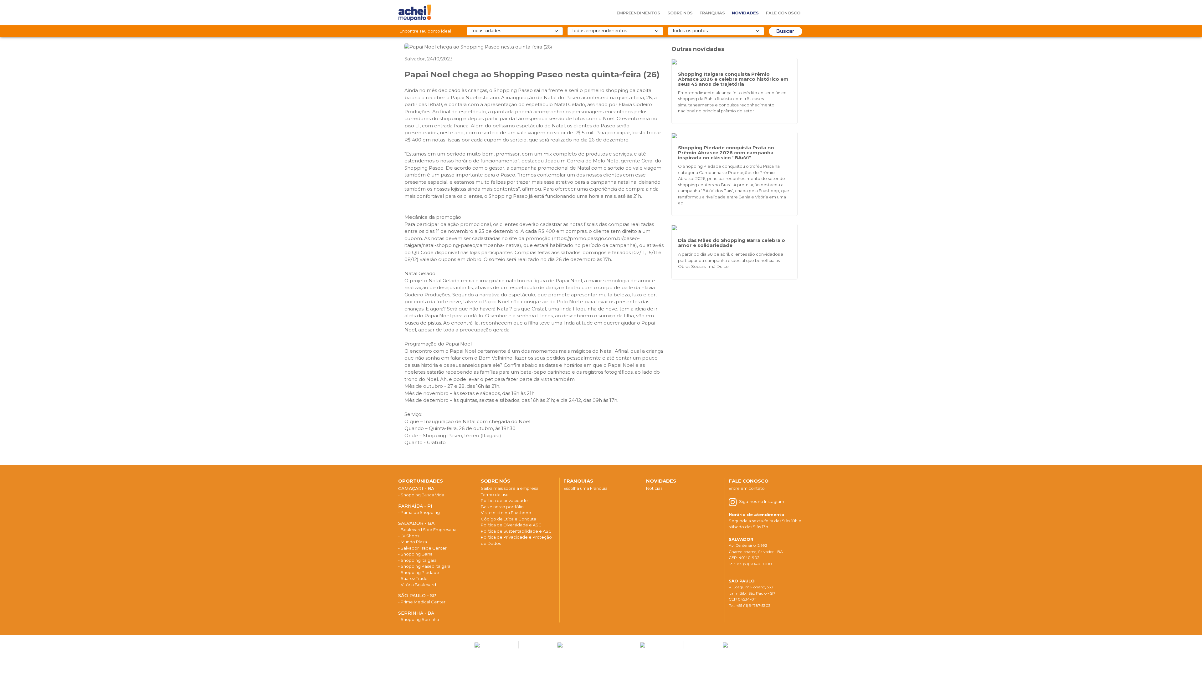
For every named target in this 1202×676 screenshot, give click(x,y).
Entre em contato (747, 488)
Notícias (654, 488)
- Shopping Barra (415, 553)
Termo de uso (495, 494)
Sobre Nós (680, 12)
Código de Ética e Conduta (508, 518)
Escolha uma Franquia (585, 488)
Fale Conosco (783, 12)
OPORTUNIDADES (420, 481)
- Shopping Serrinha (418, 619)
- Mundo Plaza (412, 541)
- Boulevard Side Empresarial (427, 529)
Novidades (745, 12)
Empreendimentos (638, 12)
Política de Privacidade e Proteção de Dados (516, 540)
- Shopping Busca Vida (421, 494)
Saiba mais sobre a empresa (509, 488)
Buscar (785, 31)
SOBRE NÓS (495, 481)
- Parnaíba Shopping (419, 512)
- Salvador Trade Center (422, 548)
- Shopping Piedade (418, 572)
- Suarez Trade (413, 578)
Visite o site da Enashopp (506, 512)
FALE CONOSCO (748, 481)
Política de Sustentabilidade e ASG (516, 531)
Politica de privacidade (504, 500)
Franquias (712, 12)
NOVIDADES (661, 481)
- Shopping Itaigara (417, 560)
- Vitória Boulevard (417, 584)
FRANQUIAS (578, 481)
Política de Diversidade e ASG (511, 524)
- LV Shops (408, 535)
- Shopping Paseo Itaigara (424, 566)
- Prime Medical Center (421, 601)
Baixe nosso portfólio (502, 506)
